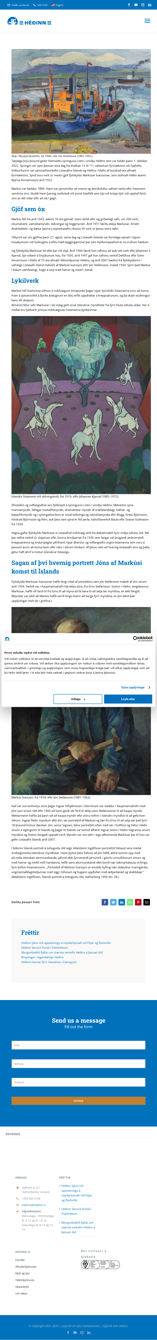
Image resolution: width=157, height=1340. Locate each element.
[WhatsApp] (130, 902)
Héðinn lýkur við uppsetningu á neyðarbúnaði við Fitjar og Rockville (65, 943)
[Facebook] (105, 902)
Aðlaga (75, 699)
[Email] (146, 902)
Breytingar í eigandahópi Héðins (42, 957)
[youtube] (135, 4)
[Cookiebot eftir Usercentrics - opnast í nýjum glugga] (136, 639)
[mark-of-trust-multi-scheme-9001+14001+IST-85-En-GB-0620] (100, 1261)
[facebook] (129, 4)
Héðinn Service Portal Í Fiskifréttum (44, 947)
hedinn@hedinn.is (34, 1205)
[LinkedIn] (122, 902)
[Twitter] (113, 902)
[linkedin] (149, 4)
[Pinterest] (138, 902)
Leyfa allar (128, 699)
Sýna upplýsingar (133, 687)
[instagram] (142, 4)
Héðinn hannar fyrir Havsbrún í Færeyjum (49, 962)
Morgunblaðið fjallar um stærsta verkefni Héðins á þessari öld (62, 952)
